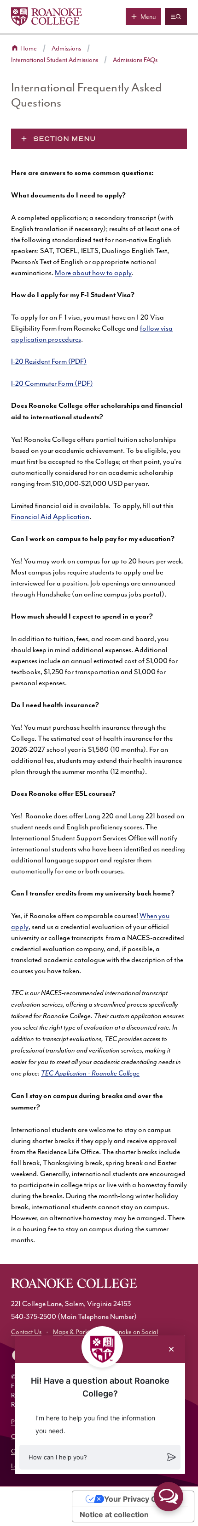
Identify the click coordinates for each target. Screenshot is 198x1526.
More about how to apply (93, 272)
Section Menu (64, 139)
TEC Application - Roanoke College (90, 1074)
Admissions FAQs (135, 60)
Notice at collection (114, 1514)
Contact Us (26, 1332)
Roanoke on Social (133, 1332)
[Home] (46, 16)
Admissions (66, 48)
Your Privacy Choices (142, 1498)
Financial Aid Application (50, 516)
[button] (100, 1457)
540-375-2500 (33, 1316)
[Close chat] (171, 1349)
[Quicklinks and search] (176, 16)
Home (28, 48)
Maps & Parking (74, 1332)
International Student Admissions (54, 60)
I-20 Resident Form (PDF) (49, 361)
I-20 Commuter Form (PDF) (52, 383)
